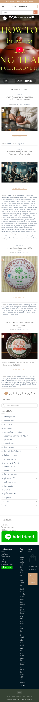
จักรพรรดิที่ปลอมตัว (23, 223)
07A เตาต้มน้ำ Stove (8, 444)
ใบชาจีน (6, 240)
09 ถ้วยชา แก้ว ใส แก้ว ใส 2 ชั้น (11, 451)
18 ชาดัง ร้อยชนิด (7, 486)
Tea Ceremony (12, 209)
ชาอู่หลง (14, 312)
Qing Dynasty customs (7, 207)
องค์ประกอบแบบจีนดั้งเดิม (16, 236)
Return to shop (33, 579)
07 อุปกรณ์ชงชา (7, 440)
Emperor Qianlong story (13, 203)
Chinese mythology (19, 199)
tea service (16, 211)
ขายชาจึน (19, 221)
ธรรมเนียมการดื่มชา (7, 230)
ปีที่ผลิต (4, 505)
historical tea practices (21, 205)
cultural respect (15, 201)
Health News (17, 306)
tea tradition (23, 211)
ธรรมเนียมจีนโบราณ (17, 230)
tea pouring (5, 211)
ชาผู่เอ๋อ (11, 225)
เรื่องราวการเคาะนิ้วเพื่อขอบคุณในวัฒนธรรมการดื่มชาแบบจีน (19, 152)
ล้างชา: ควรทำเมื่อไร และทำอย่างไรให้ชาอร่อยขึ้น (22, 622)
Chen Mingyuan (28, 197)
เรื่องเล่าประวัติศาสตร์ (25, 238)
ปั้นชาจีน (23, 232)
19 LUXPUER (6, 490)
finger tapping (24, 203)
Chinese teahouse (6, 201)
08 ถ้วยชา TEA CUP (8, 447)
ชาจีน (7, 225)
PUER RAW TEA (19, 245)
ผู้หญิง (34, 232)
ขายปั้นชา (24, 221)
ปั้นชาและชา (29, 232)
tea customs (20, 209)
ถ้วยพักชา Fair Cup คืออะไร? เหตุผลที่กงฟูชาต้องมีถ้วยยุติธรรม (22, 599)
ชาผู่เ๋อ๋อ (16, 310)
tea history (33, 209)
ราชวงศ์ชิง (29, 234)
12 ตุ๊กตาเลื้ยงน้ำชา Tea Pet (10, 463)
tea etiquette (27, 209)
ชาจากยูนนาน (6, 310)
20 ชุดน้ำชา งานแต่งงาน (9, 494)
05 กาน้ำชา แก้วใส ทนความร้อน (12, 432)
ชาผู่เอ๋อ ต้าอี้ (5, 501)
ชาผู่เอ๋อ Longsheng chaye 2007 (19, 248)
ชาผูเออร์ (25, 225)
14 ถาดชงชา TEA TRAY (9, 471)
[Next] (33, 393)
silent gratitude (28, 207)
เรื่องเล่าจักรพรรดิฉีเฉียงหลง (12, 238)
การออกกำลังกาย (18, 219)
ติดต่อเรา (29, 696)
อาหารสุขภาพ (27, 236)
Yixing (18, 144)
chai (28, 252)
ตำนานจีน (16, 227)
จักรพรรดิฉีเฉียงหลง (12, 223)
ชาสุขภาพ (30, 225)
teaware (19, 213)
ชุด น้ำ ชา (10, 227)
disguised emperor (25, 201)
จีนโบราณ (30, 223)
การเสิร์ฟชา (26, 219)
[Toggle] (36, 440)
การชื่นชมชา (34, 215)
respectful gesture (18, 207)
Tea (33, 207)
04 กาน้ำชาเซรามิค (7, 428)
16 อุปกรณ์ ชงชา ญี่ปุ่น (9, 478)
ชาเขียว (6, 227)
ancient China (20, 195)
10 (28, 393)
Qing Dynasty (31, 205)
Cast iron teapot (19, 197)
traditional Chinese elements (29, 213)
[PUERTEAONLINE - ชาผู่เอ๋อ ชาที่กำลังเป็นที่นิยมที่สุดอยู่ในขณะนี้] (19, 6)
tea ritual (10, 211)
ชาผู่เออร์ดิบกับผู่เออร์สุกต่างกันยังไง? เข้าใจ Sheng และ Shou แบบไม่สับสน (22, 571)
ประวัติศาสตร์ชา (16, 232)
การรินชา (11, 219)
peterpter (27, 104)
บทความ (19, 94)
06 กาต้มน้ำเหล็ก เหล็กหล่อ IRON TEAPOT (15, 436)
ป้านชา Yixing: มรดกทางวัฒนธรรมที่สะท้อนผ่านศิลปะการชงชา (19, 98)
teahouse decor (12, 213)
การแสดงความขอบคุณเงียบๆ (9, 221)
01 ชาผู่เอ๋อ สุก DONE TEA (10, 417)
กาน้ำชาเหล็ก (26, 215)
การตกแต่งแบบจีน (6, 217)
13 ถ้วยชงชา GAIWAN (9, 467)
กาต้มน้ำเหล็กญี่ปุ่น (13, 215)
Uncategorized (7, 497)
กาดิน (6, 215)
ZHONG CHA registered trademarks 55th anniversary (19, 323)
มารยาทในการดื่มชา (21, 234)
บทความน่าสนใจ (16, 696)
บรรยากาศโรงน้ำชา (6, 232)
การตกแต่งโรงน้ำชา (16, 217)
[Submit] (36, 12)
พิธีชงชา (13, 234)
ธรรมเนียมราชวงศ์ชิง (28, 230)
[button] (3, 6)
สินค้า (24, 696)
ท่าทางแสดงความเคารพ (26, 227)
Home (9, 696)
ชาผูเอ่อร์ (4, 312)
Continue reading (19, 137)
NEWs (19, 320)
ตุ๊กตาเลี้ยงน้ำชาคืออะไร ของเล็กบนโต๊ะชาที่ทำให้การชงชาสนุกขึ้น (22, 648)
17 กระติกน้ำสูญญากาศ (9, 482)
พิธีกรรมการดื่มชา (6, 234)
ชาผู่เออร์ (34, 310)
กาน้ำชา (21, 215)
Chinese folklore (9, 199)
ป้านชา (22, 144)
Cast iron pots (10, 197)
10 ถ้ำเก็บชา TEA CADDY (9, 455)
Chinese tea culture (30, 199)
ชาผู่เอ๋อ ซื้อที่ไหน (18, 225)
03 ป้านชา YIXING (7, 424)
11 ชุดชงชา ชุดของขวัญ (9, 459)
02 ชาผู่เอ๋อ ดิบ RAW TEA (10, 420)
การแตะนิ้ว (32, 219)
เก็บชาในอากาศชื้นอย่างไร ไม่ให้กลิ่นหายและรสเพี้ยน (22, 674)
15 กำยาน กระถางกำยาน (9, 474)
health (30, 203)
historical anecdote (10, 205)
